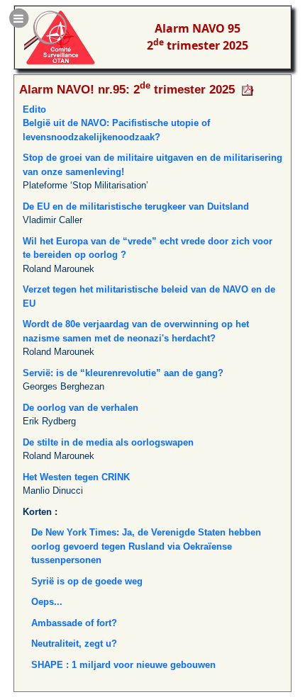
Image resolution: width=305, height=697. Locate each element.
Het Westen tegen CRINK (76, 477)
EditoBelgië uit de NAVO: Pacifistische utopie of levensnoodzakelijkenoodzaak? (116, 123)
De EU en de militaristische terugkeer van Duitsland (136, 206)
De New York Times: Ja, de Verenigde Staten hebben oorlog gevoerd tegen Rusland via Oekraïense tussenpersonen (146, 546)
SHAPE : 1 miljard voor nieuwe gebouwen (123, 664)
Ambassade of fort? (74, 623)
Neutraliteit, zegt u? (74, 643)
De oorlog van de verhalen (80, 407)
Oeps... (46, 601)
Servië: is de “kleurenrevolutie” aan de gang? (123, 373)
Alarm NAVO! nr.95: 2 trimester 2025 (127, 89)
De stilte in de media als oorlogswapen (108, 442)
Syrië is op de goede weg (87, 581)
